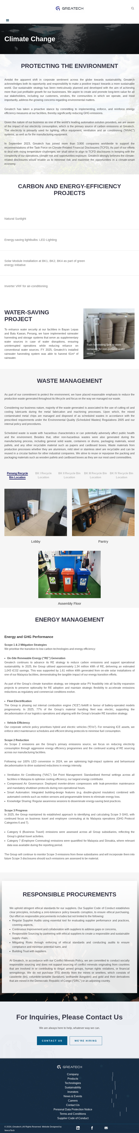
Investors (72, 1091)
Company (73, 1074)
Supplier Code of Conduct (72, 1118)
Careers (73, 1100)
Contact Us (52, 1040)
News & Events (73, 1096)
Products (72, 1078)
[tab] (17, 475)
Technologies (73, 1083)
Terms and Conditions (73, 1113)
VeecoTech (9, 1130)
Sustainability (73, 1087)
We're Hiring (86, 1040)
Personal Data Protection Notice (73, 1109)
